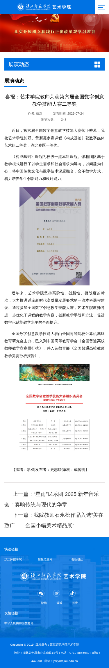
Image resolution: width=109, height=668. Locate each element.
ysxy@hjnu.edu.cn (65, 660)
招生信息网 (45, 559)
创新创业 (77, 559)
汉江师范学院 (13, 559)
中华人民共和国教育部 (18, 623)
